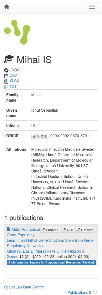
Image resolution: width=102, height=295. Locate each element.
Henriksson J (73, 251)
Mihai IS (14, 251)
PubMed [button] (51, 229)
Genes (12, 256)
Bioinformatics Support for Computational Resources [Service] (51, 262)
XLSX (13, 80)
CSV (12, 75)
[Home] (6, 7)
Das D (28, 251)
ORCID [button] (42, 136)
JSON (14, 70)
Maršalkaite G (48, 251)
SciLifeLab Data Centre (24, 287)
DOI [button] (69, 229)
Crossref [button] (87, 229)
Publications (77, 292)
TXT (12, 86)
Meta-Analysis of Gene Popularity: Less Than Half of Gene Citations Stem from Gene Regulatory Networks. (50, 237)
